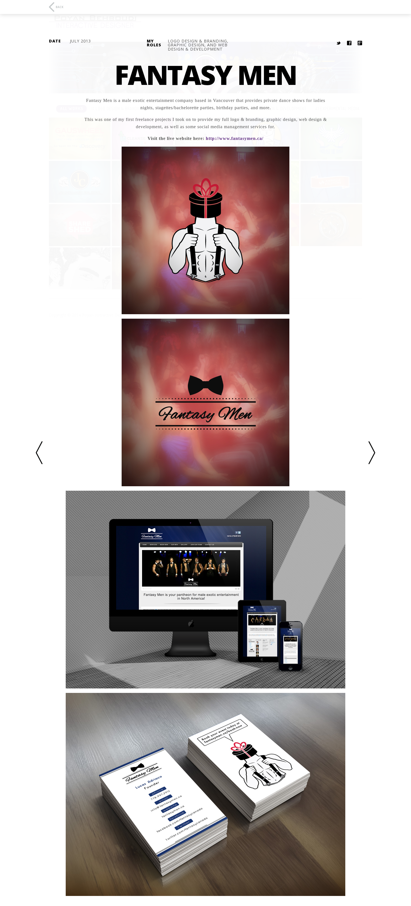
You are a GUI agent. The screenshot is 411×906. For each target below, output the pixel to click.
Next (371, 453)
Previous (39, 453)
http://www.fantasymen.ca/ (234, 138)
